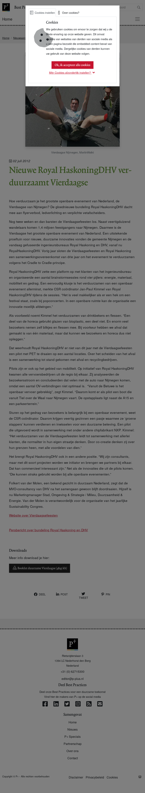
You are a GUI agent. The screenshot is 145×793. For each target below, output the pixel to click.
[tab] (42, 12)
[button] (72, 72)
